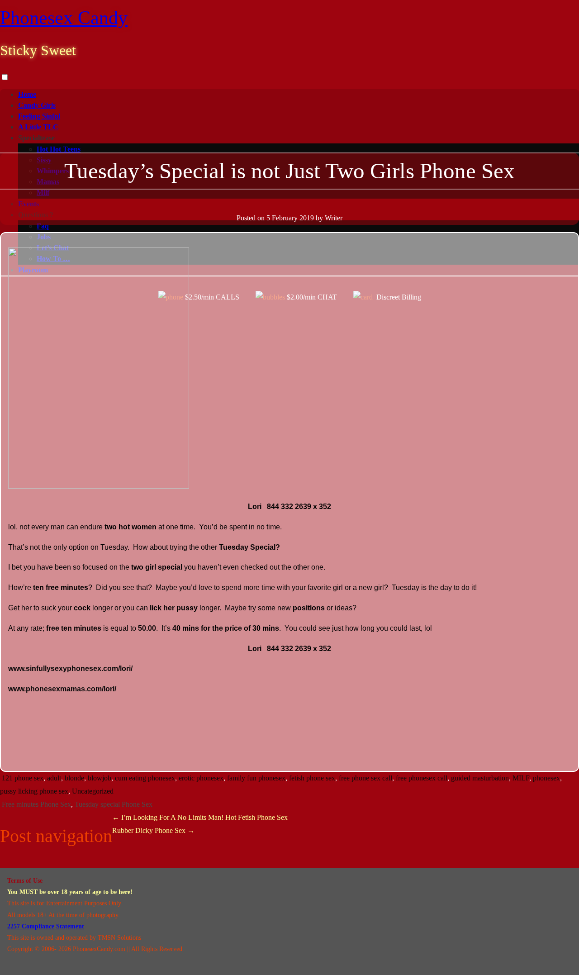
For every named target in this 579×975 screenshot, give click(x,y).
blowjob (99, 778)
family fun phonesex (256, 778)
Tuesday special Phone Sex (113, 804)
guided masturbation (480, 778)
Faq (43, 226)
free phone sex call (365, 778)
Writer (333, 218)
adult (54, 778)
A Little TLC (38, 127)
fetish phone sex (312, 778)
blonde (74, 778)
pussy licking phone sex (34, 791)
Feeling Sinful (39, 116)
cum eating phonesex (145, 778)
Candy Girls (37, 105)
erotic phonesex (201, 778)
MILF (521, 778)
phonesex (546, 778)
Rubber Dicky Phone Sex (153, 830)
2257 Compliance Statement (45, 926)
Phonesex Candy (64, 17)
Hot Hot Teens (59, 149)
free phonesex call (421, 778)
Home (27, 94)
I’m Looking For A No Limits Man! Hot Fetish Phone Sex (200, 817)
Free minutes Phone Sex (36, 804)
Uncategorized (93, 791)
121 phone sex (22, 778)
